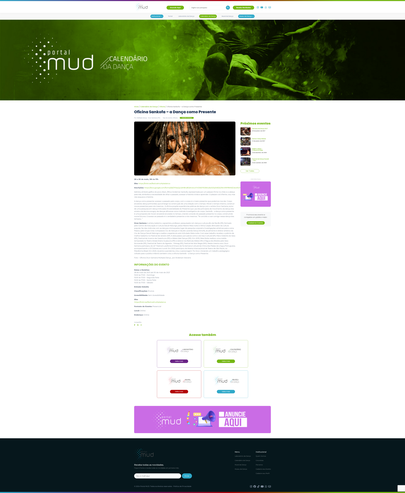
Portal (170, 16)
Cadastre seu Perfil (263, 473)
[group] (255, 194)
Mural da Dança (227, 16)
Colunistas (259, 460)
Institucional (155, 16)
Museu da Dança (245, 16)
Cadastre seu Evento (263, 469)
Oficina (162, 106)
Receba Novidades (243, 8)
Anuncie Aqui (175, 8)
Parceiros (259, 465)
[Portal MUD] (141, 7)
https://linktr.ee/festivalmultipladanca (154, 184)
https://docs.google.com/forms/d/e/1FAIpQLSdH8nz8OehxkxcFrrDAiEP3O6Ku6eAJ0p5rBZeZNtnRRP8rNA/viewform (192, 188)
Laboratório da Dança (186, 16)
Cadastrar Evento (255, 223)
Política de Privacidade (182, 486)
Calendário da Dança (208, 16)
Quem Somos (261, 456)
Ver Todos (250, 171)
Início (136, 106)
